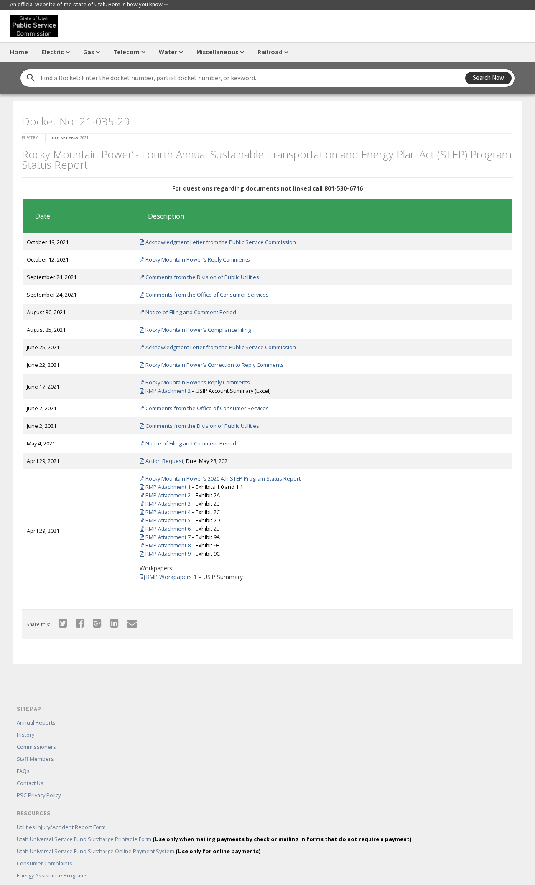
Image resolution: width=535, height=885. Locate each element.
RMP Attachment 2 (164, 388)
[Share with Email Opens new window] (127, 620)
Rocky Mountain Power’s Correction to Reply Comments (211, 362)
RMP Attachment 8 (164, 543)
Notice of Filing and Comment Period (187, 309)
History (25, 722)
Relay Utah (30, 875)
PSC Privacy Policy (39, 783)
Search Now (488, 78)
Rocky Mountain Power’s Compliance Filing (194, 327)
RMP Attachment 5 (164, 517)
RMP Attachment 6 (164, 526)
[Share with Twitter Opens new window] (58, 620)
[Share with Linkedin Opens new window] (109, 620)
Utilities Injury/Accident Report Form (61, 815)
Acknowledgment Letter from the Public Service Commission (217, 239)
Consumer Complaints (44, 851)
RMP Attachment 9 (164, 551)
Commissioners (36, 734)
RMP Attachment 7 (164, 534)
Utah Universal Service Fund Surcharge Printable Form (214, 827)
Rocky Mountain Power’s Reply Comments (194, 257)
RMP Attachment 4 (164, 509)
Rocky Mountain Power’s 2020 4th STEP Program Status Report (219, 476)
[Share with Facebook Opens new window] (75, 620)
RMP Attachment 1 (164, 484)
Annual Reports (36, 710)
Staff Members (35, 746)
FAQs (23, 759)
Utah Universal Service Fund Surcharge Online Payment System (138, 839)
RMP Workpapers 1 (168, 574)
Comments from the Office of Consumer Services (203, 292)
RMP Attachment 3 (164, 501)
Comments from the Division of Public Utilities (198, 274)
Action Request (161, 458)
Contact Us (30, 771)
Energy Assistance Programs (52, 863)
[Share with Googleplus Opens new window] (92, 620)
